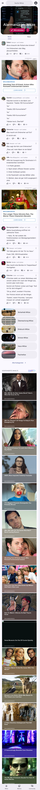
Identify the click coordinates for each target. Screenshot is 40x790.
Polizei (9, 42)
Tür (8, 248)
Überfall (9, 98)
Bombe (9, 262)
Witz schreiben (19, 30)
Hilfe (8, 157)
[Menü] (3, 3)
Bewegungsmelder (13, 227)
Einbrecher (10, 129)
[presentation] (3, 43)
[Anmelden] (36, 3)
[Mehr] (27, 30)
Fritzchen (10, 275)
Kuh (8, 143)
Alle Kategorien (17, 363)
